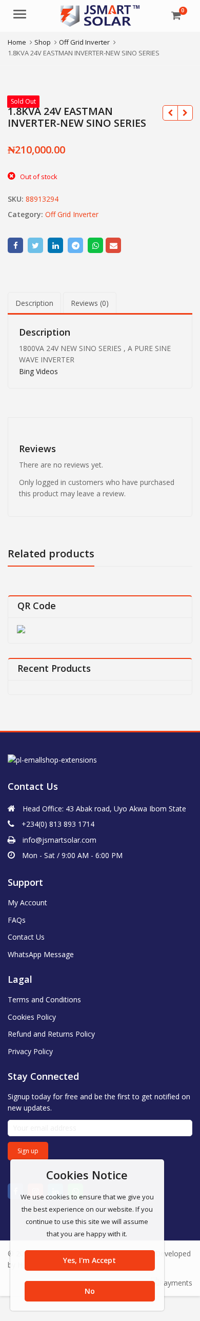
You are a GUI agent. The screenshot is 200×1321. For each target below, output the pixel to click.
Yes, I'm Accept (89, 1260)
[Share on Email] (113, 245)
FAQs (17, 920)
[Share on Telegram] (75, 245)
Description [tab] (34, 303)
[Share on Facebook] (15, 245)
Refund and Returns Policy (51, 1034)
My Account (27, 902)
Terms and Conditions (44, 999)
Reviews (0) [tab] (90, 303)
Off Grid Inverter (71, 214)
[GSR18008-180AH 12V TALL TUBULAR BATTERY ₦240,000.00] (184, 113)
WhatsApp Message (41, 954)
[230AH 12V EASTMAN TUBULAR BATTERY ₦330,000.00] (170, 113)
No (90, 1291)
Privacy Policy (30, 1051)
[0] (176, 15)
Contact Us (26, 937)
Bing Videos (38, 371)
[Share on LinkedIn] (55, 245)
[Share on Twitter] (35, 245)
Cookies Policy (32, 1017)
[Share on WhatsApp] (95, 245)
